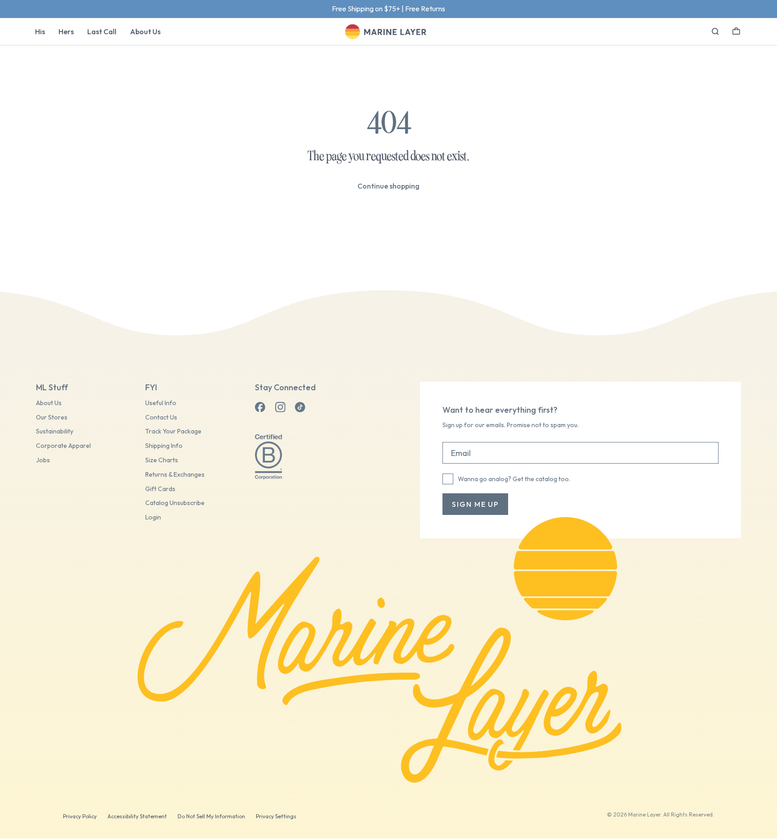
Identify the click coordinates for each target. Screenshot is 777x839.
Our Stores (51, 417)
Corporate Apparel (63, 446)
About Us (145, 31)
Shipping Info (164, 446)
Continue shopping (388, 185)
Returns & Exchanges (175, 474)
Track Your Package (173, 431)
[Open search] (715, 31)
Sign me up (475, 504)
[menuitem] (40, 31)
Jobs (43, 460)
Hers (66, 31)
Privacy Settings (276, 816)
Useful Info (160, 403)
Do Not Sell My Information (211, 816)
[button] (736, 30)
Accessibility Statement (137, 816)
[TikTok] (300, 407)
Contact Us (161, 417)
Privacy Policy (80, 816)
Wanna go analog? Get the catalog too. (514, 479)
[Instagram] (280, 407)
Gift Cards (160, 489)
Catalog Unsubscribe (175, 503)
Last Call (101, 31)
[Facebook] (260, 407)
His (40, 31)
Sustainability (54, 431)
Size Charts (161, 460)
